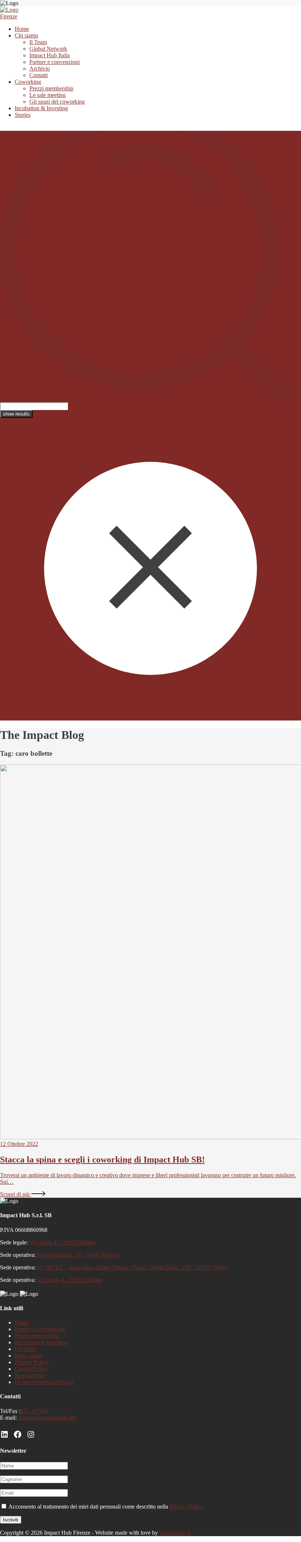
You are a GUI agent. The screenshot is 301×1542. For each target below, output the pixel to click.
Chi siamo (26, 35)
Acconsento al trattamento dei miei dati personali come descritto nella (105, 1506)
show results (16, 414)
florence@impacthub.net (46, 1418)
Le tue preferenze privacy (44, 1382)
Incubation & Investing (41, 108)
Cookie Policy (31, 1369)
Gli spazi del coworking (57, 101)
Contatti (38, 75)
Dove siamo (29, 1355)
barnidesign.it (175, 1533)
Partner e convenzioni (54, 62)
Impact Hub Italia (49, 55)
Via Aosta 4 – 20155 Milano (62, 1242)
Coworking (28, 82)
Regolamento (30, 1375)
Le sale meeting (47, 95)
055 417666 (34, 1411)
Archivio (39, 68)
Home (22, 29)
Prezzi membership (51, 88)
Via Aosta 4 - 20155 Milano (69, 1280)
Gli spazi (25, 1349)
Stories (22, 115)
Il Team (38, 42)
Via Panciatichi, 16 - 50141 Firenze (78, 1255)
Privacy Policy (31, 1362)
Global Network (48, 49)
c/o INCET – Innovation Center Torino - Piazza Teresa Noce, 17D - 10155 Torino (132, 1267)
